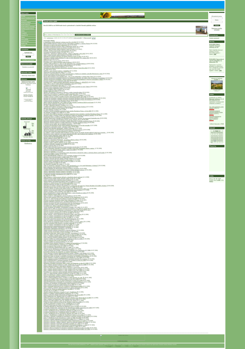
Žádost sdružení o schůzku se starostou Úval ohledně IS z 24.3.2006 (63, 257)
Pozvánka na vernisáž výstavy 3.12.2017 (55, 52)
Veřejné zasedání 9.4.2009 (51, 162)
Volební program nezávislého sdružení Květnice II (57, 231)
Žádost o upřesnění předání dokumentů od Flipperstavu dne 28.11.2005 (63, 295)
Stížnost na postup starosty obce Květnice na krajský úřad (60, 211)
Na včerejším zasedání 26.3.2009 (53, 164)
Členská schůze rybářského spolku (53, 88)
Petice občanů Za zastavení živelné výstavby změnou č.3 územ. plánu (63, 221)
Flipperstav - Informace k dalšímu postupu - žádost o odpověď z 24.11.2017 (65, 53)
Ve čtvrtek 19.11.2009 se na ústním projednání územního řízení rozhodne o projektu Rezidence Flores (72, 114)
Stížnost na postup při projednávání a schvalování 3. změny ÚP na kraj (63, 210)
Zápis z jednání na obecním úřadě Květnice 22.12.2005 (59, 285)
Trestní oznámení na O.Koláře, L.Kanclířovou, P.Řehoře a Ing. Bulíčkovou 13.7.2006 (67, 250)
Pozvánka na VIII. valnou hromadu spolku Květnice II (58, 65)
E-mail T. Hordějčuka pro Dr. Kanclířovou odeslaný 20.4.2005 (60, 313)
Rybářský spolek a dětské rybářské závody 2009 (57, 142)
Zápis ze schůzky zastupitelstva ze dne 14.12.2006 (58, 216)
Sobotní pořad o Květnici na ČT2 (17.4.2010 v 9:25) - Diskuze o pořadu (63, 95)
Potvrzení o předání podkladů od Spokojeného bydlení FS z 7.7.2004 (63, 319)
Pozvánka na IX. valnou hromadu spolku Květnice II (58, 62)
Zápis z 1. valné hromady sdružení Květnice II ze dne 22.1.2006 (61, 273)
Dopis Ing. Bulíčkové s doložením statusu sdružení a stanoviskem (62, 267)
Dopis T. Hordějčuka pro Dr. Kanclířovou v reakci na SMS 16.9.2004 (62, 318)
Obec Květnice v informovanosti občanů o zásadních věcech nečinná (63, 177)
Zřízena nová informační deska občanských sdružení (58, 131)
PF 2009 (46, 175)
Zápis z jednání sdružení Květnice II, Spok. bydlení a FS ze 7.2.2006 (63, 269)
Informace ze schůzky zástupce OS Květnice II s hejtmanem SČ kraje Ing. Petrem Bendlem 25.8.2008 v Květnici (75, 185)
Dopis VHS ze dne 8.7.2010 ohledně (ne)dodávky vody (59, 84)
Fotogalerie (24, 33)
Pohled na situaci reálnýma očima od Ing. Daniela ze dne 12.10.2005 (63, 302)
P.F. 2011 (46, 69)
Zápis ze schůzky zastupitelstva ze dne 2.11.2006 (58, 226)
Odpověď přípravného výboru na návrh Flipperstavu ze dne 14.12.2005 (63, 280)
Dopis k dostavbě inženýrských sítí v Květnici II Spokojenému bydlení (63, 286)
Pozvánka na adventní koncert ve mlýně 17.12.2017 (58, 48)
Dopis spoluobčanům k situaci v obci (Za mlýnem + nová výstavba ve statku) (65, 193)
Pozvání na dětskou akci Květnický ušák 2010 (56, 81)
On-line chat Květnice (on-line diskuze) (54, 75)
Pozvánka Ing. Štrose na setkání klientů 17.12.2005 (58, 289)
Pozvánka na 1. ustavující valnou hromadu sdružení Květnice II (61, 272)
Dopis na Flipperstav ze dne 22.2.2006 (54, 262)
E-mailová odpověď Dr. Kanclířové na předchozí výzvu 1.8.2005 (61, 306)
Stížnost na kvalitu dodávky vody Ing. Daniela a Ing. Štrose (60, 300)
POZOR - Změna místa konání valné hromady (56, 50)
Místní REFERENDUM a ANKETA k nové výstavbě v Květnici (61, 155)
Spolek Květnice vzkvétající (28, 26)
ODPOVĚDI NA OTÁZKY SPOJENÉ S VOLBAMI (57, 227)
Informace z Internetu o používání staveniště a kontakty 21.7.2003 (62, 323)
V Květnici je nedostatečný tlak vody (54, 85)
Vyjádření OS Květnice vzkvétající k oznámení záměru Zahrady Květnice (64, 170)
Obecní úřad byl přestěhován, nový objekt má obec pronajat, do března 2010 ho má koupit (69, 102)
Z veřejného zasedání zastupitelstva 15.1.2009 (56, 174)
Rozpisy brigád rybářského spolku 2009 (54, 135)
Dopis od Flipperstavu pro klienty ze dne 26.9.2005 (58, 305)
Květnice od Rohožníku (122, 18)
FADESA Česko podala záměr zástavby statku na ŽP (58, 178)
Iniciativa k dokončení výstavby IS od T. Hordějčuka (58, 303)
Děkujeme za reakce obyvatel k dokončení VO (56, 45)
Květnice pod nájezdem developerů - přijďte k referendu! (59, 128)
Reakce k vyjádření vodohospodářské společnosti (57, 293)
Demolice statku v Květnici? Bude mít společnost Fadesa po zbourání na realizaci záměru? (69, 115)
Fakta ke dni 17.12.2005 (50, 290)
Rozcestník (24, 20)
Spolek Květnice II (25, 24)
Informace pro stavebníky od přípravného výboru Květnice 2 (60, 283)
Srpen (216, 131)
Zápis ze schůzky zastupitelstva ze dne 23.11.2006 (58, 224)
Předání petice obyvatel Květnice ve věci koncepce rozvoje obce (62, 147)
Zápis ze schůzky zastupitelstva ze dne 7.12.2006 (57, 217)
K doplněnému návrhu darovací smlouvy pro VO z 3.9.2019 (60, 42)
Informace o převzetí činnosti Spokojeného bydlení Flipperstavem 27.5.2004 (65, 320)
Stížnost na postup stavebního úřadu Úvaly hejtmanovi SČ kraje (61, 200)
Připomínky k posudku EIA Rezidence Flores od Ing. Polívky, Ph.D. (62, 119)
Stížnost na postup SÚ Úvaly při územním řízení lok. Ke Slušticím (62, 203)
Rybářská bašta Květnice (123, 340)
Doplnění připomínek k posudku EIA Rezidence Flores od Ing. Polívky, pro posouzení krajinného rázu (72, 118)
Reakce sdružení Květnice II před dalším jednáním (58, 266)
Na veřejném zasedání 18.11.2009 (53, 112)
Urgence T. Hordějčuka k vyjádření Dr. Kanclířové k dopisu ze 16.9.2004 (64, 315)
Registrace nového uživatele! (217, 29)
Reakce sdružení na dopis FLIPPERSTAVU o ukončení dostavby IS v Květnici (65, 259)
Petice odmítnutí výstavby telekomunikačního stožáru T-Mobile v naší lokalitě (65, 253)
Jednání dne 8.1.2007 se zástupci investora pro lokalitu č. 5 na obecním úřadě (65, 208)
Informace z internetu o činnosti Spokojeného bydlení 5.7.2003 (61, 326)
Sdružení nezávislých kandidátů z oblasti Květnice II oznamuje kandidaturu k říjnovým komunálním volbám (73, 79)
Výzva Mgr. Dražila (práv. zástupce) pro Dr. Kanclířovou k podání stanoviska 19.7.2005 (68, 308)
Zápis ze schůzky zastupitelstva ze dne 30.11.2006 (58, 220)
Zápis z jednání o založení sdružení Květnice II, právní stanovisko (62, 287)
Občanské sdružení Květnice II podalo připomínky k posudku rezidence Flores (65, 122)
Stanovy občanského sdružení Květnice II (55, 276)
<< (214, 131)
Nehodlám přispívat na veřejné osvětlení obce (215, 118)
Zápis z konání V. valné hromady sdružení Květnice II (59, 196)
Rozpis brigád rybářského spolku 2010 (54, 104)
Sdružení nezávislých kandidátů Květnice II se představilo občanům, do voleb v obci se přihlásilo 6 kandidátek (74, 78)
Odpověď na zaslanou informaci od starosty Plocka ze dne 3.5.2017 (62, 56)
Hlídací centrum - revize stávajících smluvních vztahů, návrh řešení (63, 214)
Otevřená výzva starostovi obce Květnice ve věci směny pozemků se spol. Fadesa (67, 86)
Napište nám (24, 43)
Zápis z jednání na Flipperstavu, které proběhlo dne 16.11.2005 (61, 299)
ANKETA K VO (48, 59)
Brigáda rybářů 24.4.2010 (51, 91)
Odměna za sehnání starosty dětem (53, 141)
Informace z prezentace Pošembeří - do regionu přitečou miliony (61, 140)
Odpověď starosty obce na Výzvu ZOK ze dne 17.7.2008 (59, 187)
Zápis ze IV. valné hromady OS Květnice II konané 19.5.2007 (61, 198)
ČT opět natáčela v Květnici (51, 109)
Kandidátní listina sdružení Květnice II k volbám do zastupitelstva (62, 243)
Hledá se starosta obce (50, 145)
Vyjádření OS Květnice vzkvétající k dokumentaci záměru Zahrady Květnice (65, 106)
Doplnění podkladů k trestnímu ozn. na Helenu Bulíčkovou (60, 201)
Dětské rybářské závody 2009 (52, 138)
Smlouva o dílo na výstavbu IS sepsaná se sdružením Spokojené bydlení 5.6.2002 (66, 328)
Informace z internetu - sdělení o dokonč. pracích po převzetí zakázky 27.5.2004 (66, 322)
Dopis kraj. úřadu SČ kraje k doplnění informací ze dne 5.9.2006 (61, 234)
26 (215, 140)
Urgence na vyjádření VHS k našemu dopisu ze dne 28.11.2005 (61, 279)
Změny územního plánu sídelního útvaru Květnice (57, 180)
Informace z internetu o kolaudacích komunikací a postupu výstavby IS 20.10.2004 (67, 316)
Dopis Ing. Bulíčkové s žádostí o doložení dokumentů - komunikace (63, 274)
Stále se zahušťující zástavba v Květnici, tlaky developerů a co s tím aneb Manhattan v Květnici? (71, 165)
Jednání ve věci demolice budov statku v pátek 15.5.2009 (60, 150)
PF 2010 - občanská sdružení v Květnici (55, 105)
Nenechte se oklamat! (50, 151)
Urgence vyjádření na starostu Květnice (54, 241)
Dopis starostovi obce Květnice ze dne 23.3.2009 (57, 167)
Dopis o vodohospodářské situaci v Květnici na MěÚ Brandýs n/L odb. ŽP (64, 277)
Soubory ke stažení (26, 22)
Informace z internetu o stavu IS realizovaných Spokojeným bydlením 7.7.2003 (65, 325)
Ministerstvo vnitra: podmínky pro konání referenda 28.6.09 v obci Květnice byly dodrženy (68, 134)
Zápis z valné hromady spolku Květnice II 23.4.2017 (58, 55)
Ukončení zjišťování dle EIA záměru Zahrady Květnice (59, 158)
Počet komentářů (78, 37)
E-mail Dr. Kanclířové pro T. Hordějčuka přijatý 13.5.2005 (59, 309)
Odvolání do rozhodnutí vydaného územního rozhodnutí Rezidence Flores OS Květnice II (68, 99)
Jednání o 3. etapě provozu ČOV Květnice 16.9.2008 (58, 183)
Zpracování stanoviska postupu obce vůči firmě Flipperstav (60, 218)
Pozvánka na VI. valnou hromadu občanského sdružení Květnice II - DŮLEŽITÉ (66, 82)
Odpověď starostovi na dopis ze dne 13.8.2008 (56, 184)
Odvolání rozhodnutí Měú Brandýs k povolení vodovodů (59, 223)
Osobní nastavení (214, 38)
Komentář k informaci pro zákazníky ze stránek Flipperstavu (60, 252)
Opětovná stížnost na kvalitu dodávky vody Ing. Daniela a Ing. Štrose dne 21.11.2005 (67, 297)
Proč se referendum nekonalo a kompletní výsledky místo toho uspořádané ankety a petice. (69, 148)
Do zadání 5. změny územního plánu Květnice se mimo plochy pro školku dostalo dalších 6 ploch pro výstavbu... (75, 132)
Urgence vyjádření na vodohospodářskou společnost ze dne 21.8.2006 (63, 239)
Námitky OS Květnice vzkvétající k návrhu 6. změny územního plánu (63, 92)
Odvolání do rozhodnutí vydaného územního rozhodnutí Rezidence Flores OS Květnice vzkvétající (71, 98)
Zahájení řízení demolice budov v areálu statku (57, 157)
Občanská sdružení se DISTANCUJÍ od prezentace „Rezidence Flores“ (63, 129)
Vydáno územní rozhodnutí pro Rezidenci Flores (57, 101)
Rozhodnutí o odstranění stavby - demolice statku (57, 127)
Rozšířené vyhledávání (28, 60)
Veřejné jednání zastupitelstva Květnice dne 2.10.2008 (59, 181)
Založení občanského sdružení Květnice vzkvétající (58, 173)
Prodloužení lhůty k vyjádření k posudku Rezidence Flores (60, 117)
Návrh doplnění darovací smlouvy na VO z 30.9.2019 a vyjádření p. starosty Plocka (67, 43)
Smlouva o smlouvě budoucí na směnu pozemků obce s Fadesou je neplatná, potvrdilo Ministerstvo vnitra (73, 73)
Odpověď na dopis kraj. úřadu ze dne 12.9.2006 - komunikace (61, 233)
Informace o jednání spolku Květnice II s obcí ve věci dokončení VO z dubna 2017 (66, 58)
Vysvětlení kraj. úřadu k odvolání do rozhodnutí (57, 206)
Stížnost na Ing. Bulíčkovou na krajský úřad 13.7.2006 (59, 249)
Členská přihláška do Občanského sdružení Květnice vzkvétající (61, 168)
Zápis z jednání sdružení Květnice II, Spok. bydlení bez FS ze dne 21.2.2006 (65, 264)
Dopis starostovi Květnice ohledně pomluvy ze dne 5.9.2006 (60, 237)
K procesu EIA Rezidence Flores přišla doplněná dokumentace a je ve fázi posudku (67, 125)
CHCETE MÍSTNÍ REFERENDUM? (53, 137)
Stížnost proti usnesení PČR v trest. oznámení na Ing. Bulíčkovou (62, 197)
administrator (50, 37)
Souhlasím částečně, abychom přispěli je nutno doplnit (216, 112)
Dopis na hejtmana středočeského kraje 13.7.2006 (57, 247)
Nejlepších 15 (24, 35)
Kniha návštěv (24, 39)
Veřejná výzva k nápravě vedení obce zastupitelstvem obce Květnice (63, 190)
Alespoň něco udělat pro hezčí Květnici (54, 108)
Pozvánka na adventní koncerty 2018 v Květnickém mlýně (60, 46)
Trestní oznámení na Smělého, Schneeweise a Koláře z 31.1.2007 (62, 207)
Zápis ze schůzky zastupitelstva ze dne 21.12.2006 (58, 213)
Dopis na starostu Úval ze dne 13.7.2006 (55, 246)
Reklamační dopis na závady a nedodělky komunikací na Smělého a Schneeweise (66, 256)
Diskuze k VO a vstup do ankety (53, 61)
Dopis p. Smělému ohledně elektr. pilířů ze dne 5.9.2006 (59, 236)
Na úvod (23, 16)
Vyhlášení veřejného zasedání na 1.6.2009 (55, 144)
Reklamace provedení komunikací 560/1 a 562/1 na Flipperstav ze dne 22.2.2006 (66, 263)
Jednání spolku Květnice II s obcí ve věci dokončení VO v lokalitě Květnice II (65, 63)
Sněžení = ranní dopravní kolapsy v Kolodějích (57, 71)
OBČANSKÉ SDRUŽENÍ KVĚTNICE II (54, 229)
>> (219, 131)
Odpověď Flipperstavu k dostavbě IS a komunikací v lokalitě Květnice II (64, 282)
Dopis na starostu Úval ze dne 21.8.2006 (55, 240)
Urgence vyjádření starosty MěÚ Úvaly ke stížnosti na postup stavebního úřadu (66, 254)
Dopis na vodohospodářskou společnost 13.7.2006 (57, 244)
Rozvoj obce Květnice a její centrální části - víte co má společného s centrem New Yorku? (69, 76)
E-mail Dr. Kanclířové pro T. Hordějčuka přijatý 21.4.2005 (59, 312)
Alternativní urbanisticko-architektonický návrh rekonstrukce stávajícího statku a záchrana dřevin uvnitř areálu (74, 152)
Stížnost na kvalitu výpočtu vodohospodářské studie (58, 204)
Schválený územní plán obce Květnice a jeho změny (58, 160)
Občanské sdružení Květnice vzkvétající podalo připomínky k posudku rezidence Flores (68, 121)
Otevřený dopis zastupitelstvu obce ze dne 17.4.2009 (58, 161)
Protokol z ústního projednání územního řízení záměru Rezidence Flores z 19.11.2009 (67, 111)
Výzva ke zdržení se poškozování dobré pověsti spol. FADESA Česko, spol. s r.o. (66, 188)
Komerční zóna (25, 41)
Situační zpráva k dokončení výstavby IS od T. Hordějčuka (60, 292)
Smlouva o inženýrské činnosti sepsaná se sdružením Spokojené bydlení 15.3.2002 (67, 329)
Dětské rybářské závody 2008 (52, 194)
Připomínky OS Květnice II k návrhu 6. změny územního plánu (61, 94)
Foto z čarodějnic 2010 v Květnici (53, 89)
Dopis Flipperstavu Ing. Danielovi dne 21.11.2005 (57, 296)
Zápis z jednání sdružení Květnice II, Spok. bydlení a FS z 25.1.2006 (63, 270)
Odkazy (23, 37)
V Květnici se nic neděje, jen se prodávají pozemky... (58, 124)
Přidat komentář (87, 37)
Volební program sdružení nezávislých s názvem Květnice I (60, 230)
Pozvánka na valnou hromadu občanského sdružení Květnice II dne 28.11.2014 (65, 68)
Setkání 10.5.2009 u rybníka (51, 154)
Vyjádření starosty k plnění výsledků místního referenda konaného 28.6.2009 (65, 96)
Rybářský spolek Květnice (27, 28)
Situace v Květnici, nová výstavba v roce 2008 (56, 191)
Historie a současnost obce (28, 18)
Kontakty (23, 45)
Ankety (22, 30)
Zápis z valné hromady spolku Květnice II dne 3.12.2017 (59, 49)
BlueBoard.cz (28, 143)
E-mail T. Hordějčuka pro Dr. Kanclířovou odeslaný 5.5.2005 (60, 310)
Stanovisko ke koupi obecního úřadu (54, 72)
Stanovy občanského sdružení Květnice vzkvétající (58, 171)
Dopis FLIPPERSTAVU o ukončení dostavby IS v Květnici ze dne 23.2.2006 (65, 260)
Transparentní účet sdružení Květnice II (55, 66)
